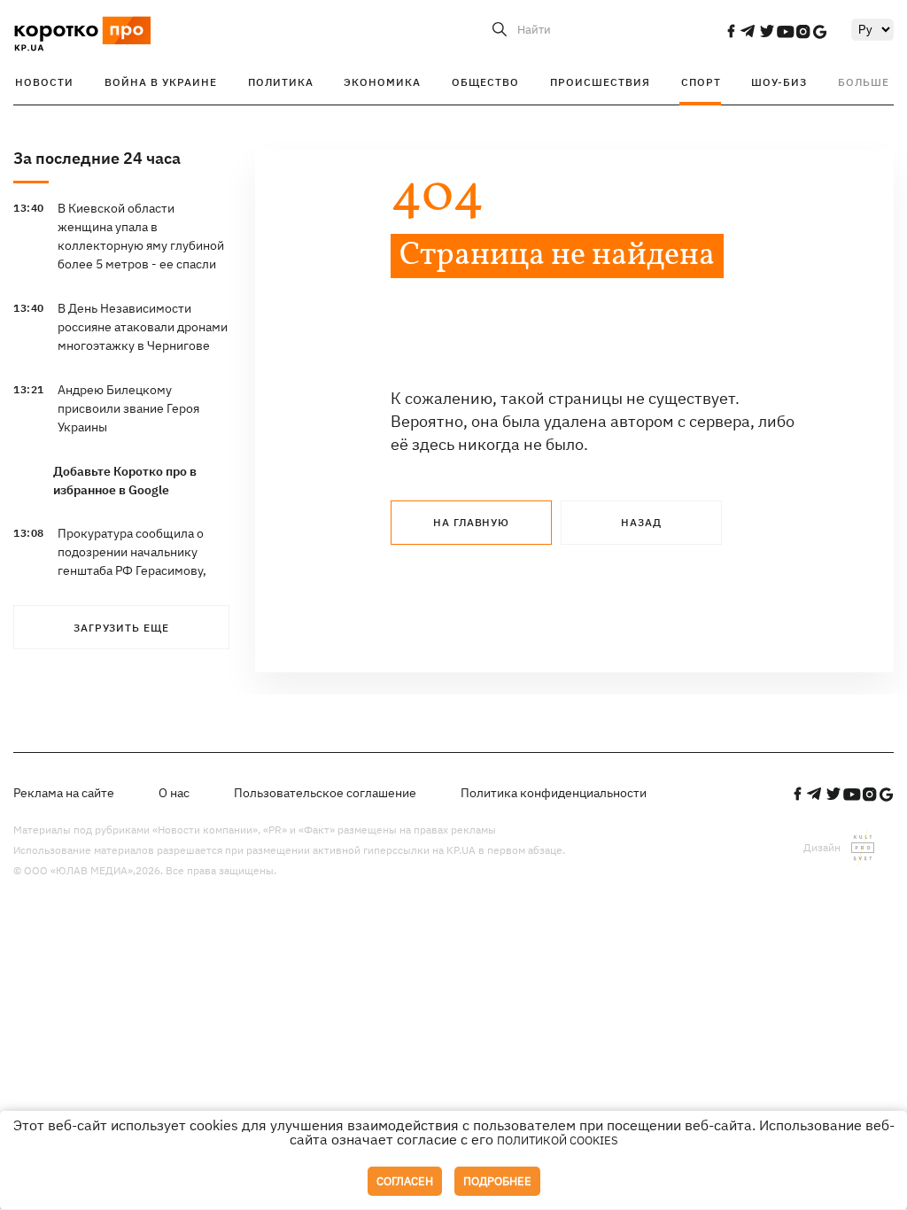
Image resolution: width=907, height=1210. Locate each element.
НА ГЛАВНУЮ (471, 522)
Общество (485, 82)
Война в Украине (161, 82)
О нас (174, 793)
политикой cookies (557, 1140)
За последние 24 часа (97, 158)
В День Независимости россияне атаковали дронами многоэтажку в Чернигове (143, 326)
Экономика (382, 82)
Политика (281, 82)
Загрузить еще (121, 627)
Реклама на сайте (63, 793)
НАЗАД (641, 522)
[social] (731, 31)
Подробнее (497, 1181)
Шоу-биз (779, 82)
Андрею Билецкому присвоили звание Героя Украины (128, 408)
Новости (44, 82)
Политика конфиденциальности (554, 793)
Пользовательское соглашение (325, 793)
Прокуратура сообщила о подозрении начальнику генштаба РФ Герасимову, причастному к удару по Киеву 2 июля (132, 570)
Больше (863, 82)
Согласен (404, 1181)
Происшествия (600, 82)
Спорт (701, 82)
